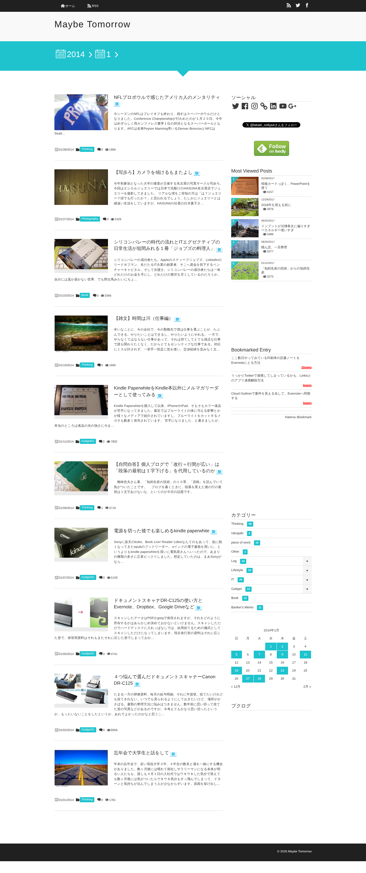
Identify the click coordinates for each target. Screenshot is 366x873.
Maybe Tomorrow (92, 24)
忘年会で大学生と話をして (141, 752)
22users (306, 367)
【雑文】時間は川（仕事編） (143, 318)
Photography (89, 218)
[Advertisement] (271, 465)
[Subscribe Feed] (288, 6)
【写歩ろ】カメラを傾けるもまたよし (153, 172)
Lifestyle (241, 570)
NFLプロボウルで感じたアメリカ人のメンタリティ (167, 97)
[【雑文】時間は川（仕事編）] (81, 333)
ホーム (70, 6)
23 (282, 670)
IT (236, 579)
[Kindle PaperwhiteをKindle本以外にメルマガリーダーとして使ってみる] (81, 400)
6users (307, 385)
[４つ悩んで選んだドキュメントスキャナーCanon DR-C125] (81, 689)
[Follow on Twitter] (297, 6)
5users (307, 403)
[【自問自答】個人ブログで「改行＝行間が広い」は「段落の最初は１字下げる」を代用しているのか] (81, 476)
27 (247, 678)
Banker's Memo (246, 607)
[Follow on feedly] (271, 153)
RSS (95, 6)
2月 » (307, 686)
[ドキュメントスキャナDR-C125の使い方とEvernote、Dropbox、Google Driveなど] (81, 612)
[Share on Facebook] (307, 6)
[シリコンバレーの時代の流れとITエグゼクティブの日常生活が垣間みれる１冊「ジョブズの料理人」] (81, 254)
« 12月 (235, 686)
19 (236, 670)
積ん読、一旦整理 (274, 247)
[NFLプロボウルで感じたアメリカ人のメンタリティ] (81, 112)
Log (238, 561)
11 (305, 654)
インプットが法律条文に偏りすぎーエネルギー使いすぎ (285, 228)
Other (238, 551)
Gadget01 (87, 441)
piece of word (245, 542)
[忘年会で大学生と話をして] (81, 768)
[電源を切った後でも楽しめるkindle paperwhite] (81, 543)
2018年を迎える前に (276, 205)
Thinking (87, 149)
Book (84, 295)
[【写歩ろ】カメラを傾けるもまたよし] (81, 187)
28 (259, 678)
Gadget (240, 589)
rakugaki (240, 533)
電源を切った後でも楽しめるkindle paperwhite (162, 530)
